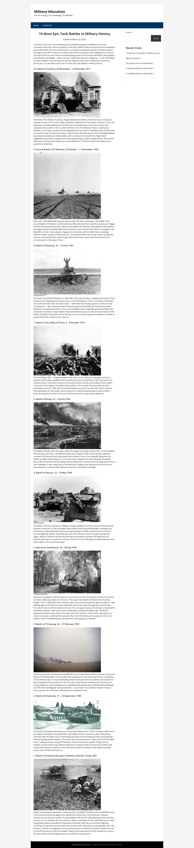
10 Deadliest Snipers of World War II (140, 73)
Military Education (49, 11)
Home (36, 25)
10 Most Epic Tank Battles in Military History (143, 53)
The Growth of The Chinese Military (139, 63)
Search (129, 32)
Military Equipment (133, 58)
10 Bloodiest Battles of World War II (139, 68)
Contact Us (47, 25)
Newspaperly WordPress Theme (110, 845)
